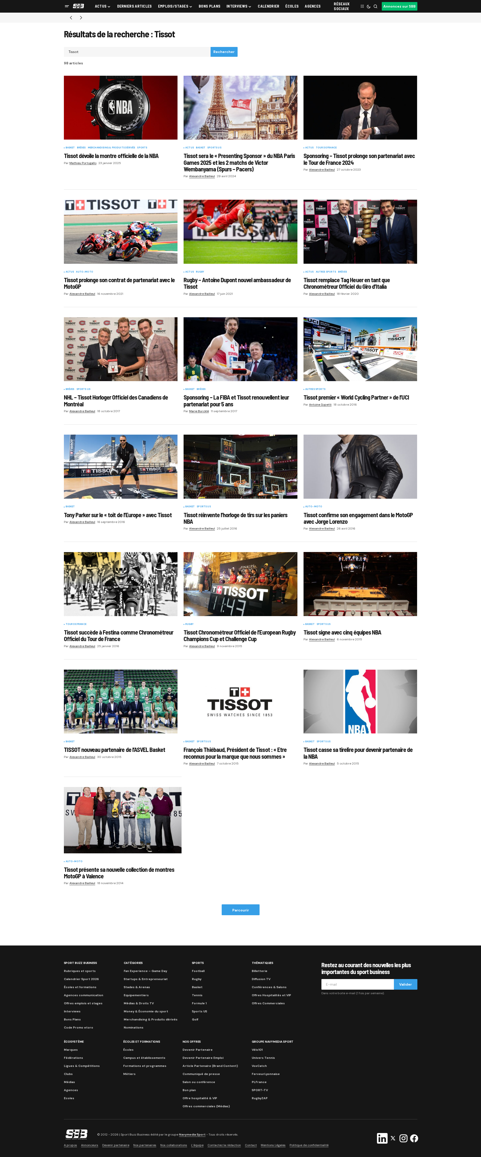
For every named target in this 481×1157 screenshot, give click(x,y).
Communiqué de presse (201, 1074)
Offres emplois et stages (83, 1003)
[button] (67, 6)
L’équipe (197, 1145)
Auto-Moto (84, 272)
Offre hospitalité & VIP (200, 1098)
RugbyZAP (260, 1098)
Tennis (197, 995)
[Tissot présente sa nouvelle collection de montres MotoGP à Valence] (123, 820)
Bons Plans (72, 1019)
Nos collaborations (173, 1145)
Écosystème (74, 1042)
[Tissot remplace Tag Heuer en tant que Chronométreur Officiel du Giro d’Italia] (360, 232)
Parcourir (240, 910)
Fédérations (73, 1058)
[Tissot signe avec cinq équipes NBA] (360, 584)
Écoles (128, 1050)
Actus (189, 148)
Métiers (129, 1074)
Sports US (214, 148)
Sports (142, 148)
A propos (70, 1145)
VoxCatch (259, 1066)
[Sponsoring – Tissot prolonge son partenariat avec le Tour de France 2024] (360, 108)
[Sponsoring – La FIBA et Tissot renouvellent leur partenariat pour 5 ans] (240, 349)
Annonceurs (89, 1145)
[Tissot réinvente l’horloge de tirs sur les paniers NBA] (240, 467)
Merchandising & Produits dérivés (111, 148)
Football (198, 971)
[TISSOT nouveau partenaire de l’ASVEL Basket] (121, 702)
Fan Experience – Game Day (145, 971)
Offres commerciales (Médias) (206, 1106)
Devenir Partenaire (198, 1050)
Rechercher (224, 51)
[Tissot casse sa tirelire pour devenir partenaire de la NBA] (360, 702)
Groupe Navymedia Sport (273, 1042)
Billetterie (259, 971)
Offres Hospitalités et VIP (271, 995)
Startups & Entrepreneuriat (146, 979)
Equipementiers (136, 995)
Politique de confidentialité (309, 1145)
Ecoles (69, 1098)
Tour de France (326, 148)
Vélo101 (257, 1050)
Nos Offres (192, 1042)
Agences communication (83, 995)
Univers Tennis (263, 1058)
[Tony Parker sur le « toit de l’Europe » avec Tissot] (121, 467)
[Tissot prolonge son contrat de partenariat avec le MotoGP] (121, 232)
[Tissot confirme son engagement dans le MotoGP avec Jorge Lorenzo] (360, 467)
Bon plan (189, 1090)
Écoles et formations (80, 987)
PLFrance (259, 1082)
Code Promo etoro (78, 1027)
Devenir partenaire (115, 1145)
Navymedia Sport (192, 1135)
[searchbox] (137, 52)
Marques (71, 1050)
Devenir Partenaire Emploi (203, 1058)
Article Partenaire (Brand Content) (210, 1066)
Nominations (133, 1027)
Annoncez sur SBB (399, 6)
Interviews (72, 1011)
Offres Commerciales (268, 1003)
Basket (70, 148)
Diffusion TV (261, 979)
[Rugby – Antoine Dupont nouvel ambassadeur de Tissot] (240, 232)
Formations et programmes (144, 1066)
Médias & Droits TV (139, 1003)
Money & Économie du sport (146, 1011)
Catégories (133, 963)
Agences (71, 1090)
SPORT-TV (260, 1090)
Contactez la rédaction (224, 1145)
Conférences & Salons (269, 987)
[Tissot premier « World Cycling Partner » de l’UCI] (360, 349)
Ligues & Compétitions (82, 1066)
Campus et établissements (144, 1058)
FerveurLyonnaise (266, 1074)
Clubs (68, 1074)
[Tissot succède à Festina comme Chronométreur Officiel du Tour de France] (121, 584)
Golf (195, 1019)
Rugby (200, 272)
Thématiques (262, 963)
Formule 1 (199, 1003)
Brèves (81, 148)
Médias (69, 1082)
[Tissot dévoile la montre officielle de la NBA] (121, 108)
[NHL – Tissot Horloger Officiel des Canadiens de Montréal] (121, 349)
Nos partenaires (144, 1145)
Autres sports (326, 272)
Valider (405, 984)
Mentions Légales (273, 1145)
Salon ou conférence (199, 1082)
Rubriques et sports (80, 971)
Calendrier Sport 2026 (81, 979)
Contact (251, 1145)
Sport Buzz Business (80, 963)
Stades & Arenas (137, 987)
